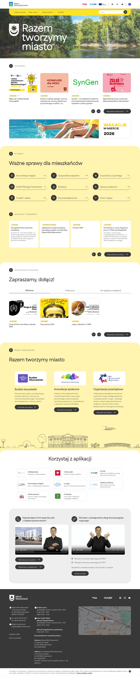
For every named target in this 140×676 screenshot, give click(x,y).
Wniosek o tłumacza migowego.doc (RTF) (90, 562)
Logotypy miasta (14, 634)
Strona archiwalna (15, 638)
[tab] (29, 291)
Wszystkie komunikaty (115, 254)
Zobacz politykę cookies (84, 673)
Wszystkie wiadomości (115, 111)
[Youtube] (122, 4)
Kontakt (61, 12)
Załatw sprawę (20, 12)
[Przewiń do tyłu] (93, 111)
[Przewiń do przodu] (99, 111)
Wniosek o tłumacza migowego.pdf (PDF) (90, 558)
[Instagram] (117, 4)
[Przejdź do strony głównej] (18, 598)
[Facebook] (112, 4)
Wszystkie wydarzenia (115, 334)
